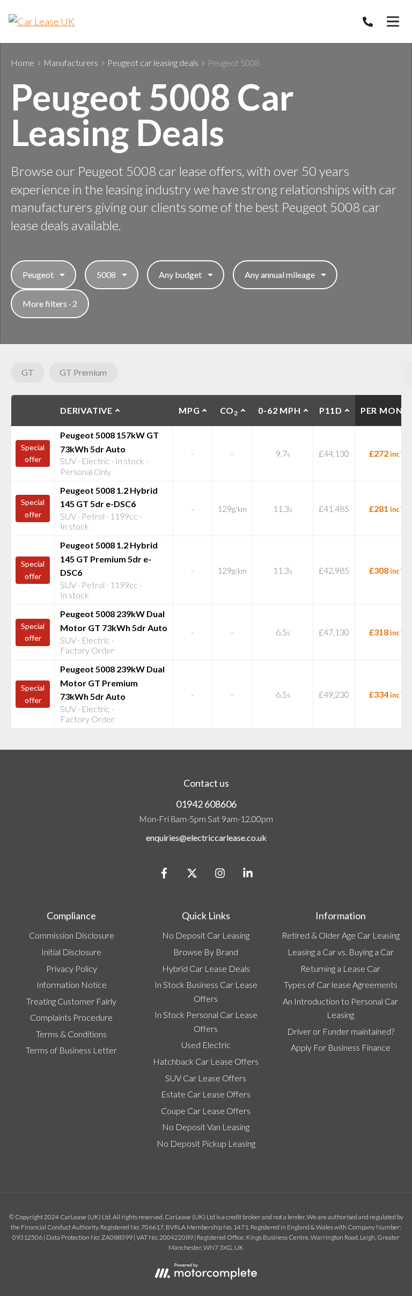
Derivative (86, 410)
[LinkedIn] (248, 875)
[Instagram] (220, 875)
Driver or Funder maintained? (340, 1031)
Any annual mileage (280, 274)
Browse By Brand (205, 952)
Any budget (180, 274)
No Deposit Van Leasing (205, 1127)
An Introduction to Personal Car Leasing (340, 1008)
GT (27, 372)
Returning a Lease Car (340, 968)
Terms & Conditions (71, 1034)
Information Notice (71, 984)
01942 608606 (206, 804)
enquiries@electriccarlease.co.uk (206, 837)
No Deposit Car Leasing (205, 935)
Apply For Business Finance (341, 1047)
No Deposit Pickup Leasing (206, 1143)
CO (229, 411)
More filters (50, 303)
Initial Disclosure (71, 952)
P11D (330, 410)
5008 (106, 274)
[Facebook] (164, 875)
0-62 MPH (279, 410)
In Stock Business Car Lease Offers (206, 991)
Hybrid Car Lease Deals (206, 968)
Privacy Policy (71, 968)
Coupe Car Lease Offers (206, 1110)
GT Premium (83, 372)
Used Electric (206, 1044)
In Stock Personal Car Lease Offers (206, 1021)
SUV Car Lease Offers (205, 1078)
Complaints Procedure (71, 1017)
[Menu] (392, 21)
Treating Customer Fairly (71, 1001)
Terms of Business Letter (71, 1050)
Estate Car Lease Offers (206, 1094)
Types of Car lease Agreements (341, 984)
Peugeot (38, 274)
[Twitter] (192, 875)
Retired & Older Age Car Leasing (341, 935)
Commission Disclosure (71, 935)
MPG (189, 410)
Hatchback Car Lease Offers (206, 1061)
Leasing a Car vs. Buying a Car (341, 952)
